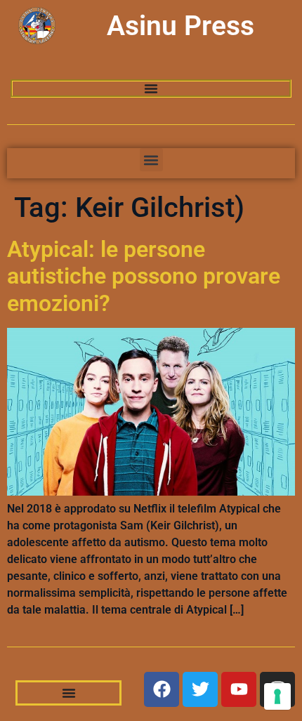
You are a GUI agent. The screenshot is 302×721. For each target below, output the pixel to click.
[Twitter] (200, 689)
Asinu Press (180, 26)
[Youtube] (238, 689)
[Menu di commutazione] (151, 88)
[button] (151, 159)
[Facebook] (161, 689)
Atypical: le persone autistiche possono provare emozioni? (143, 276)
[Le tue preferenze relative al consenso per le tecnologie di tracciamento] (277, 696)
